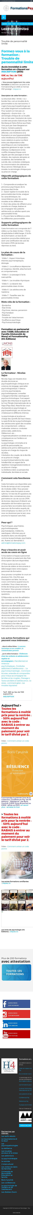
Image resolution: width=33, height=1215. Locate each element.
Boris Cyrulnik (7, 1180)
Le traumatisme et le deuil (9, 1140)
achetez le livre (13, 807)
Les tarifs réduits (8, 1136)
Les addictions (7, 1156)
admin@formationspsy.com (13, 543)
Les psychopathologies (9, 1145)
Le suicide (5, 1161)
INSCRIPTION (8, 71)
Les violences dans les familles (9, 1168)
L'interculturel (7, 1164)
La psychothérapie (9, 1159)
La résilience (6, 1148)
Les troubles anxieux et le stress (9, 1152)
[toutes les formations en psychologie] (16, 972)
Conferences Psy (24, 1097)
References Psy (23, 1101)
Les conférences (8, 1183)
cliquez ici (17, 89)
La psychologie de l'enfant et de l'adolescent (9, 1187)
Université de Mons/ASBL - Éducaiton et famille (7, 1174)
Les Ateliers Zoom (9, 1192)
